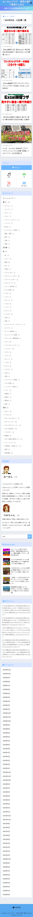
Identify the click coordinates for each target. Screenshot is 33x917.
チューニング (10, 442)
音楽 (9, 177)
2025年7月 (6, 685)
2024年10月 (7, 721)
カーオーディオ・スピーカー (15, 324)
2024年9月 (6, 725)
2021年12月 (7, 816)
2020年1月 (6, 890)
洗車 (7, 404)
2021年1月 (6, 855)
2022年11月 (7, 776)
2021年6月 (6, 835)
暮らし (9, 185)
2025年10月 (7, 673)
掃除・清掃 (9, 233)
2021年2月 (6, 851)
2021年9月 (6, 823)
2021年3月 (6, 847)
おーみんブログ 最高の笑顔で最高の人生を (17, 3)
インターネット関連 (12, 230)
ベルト (8, 390)
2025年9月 (6, 677)
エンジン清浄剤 (10, 286)
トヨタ (8, 303)
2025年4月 (6, 697)
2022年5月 (6, 796)
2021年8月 (6, 827)
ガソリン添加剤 (10, 331)
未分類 (6, 247)
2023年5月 (6, 756)
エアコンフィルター (12, 276)
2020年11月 (7, 859)
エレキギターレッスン (12, 425)
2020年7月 (6, 871)
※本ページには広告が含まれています (16, 8)
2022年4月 (6, 800)
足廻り (8, 397)
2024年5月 (6, 737)
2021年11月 (7, 819)
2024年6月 (6, 733)
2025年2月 (6, 705)
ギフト (8, 213)
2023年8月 (6, 748)
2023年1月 (6, 768)
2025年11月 (7, 670)
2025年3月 (6, 701)
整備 (7, 262)
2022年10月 (7, 780)
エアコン (8, 206)
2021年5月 (6, 839)
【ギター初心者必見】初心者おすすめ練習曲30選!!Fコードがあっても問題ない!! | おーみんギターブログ (16, 644)
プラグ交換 (9, 383)
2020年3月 (6, 883)
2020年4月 (6, 879)
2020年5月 (6, 875)
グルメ (8, 216)
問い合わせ (24, 185)
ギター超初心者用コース (13, 439)
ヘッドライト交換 (11, 386)
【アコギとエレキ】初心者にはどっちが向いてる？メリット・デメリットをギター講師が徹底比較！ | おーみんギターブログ (16, 632)
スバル (8, 297)
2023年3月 (6, 760)
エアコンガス (10, 272)
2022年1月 (6, 812)
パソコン (8, 223)
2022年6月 (6, 792)
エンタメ (8, 209)
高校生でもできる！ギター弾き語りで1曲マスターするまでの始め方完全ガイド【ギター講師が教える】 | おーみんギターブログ (16, 610)
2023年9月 (6, 744)
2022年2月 (6, 808)
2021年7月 (6, 831)
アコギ (8, 415)
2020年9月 (6, 863)
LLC (7, 265)
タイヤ (8, 342)
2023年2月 (6, 764)
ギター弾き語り (10, 428)
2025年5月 (6, 693)
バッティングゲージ (12, 220)
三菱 (7, 317)
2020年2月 (6, 886)
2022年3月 (6, 804)
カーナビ (8, 328)
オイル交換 (9, 290)
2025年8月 (6, 681)
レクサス (8, 314)
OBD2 (7, 269)
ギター (8, 411)
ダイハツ (8, 300)
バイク (8, 259)
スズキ (8, 293)
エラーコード (10, 283)
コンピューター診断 (12, 335)
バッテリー (9, 348)
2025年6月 (6, 689)
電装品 (8, 400)
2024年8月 (6, 729)
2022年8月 (6, 784)
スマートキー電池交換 (12, 338)
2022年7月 (6, 788)
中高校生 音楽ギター (12, 446)
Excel (7, 226)
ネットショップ (9, 198)
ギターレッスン (11, 422)
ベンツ (8, 307)
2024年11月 (7, 717)
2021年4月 (6, 843)
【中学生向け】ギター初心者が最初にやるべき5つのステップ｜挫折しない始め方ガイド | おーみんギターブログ (16, 622)
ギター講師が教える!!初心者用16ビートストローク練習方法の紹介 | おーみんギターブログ (16, 654)
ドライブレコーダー (12, 345)
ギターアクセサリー (12, 418)
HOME (18, 907)
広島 (7, 240)
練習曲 (8, 435)
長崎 (7, 244)
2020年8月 (6, 867)
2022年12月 (7, 772)
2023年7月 (6, 752)
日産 (7, 321)
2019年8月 (6, 894)
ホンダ (8, 310)
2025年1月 (6, 709)
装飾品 (8, 393)
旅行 (7, 237)
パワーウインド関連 (12, 380)
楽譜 (7, 449)
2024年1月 (6, 741)
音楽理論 (8, 453)
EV (7, 255)
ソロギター (9, 432)
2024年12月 (7, 713)
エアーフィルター (11, 279)
